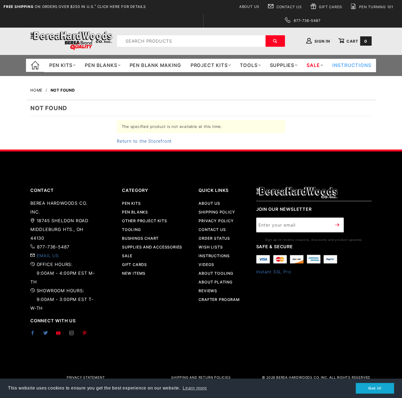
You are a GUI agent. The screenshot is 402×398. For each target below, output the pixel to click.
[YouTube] (60, 335)
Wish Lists (211, 247)
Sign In (321, 41)
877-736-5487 (306, 20)
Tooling (131, 229)
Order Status (214, 238)
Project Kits (209, 65)
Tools (248, 65)
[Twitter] (48, 335)
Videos (206, 264)
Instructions (214, 255)
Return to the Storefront (144, 141)
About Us (249, 6)
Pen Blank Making (155, 65)
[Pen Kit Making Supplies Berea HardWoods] (71, 40)
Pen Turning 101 (375, 7)
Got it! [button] (375, 388)
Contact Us (288, 7)
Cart (356, 41)
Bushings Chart (140, 238)
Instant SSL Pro (273, 271)
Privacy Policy (216, 220)
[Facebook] (34, 335)
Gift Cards (330, 7)
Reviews (208, 290)
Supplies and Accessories (152, 247)
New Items (133, 273)
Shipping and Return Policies (201, 377)
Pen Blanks (101, 65)
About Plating (215, 282)
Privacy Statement (86, 377)
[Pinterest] (86, 335)
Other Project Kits (144, 220)
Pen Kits (60, 65)
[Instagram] (73, 335)
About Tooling (216, 273)
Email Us (48, 255)
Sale (127, 255)
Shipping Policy (217, 212)
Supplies (282, 65)
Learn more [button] (195, 388)
